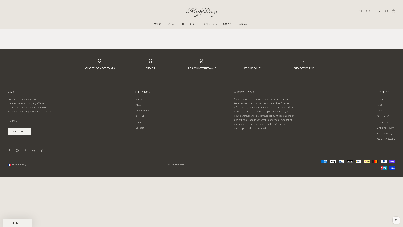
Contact (243, 24)
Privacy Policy (384, 133)
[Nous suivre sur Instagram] (17, 150)
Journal (227, 24)
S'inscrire (19, 131)
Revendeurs (210, 24)
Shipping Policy (385, 128)
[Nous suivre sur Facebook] (9, 150)
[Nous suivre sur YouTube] (33, 150)
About (172, 24)
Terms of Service (386, 139)
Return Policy (384, 122)
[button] (17, 223)
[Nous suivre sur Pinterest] (25, 150)
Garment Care (384, 116)
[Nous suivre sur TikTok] (41, 150)
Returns (381, 99)
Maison (158, 24)
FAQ (379, 105)
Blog (379, 110)
